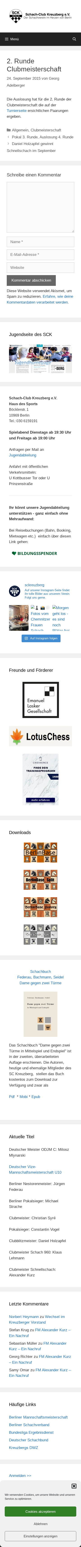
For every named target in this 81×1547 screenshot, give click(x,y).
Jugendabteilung (22, 455)
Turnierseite (17, 111)
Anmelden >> (20, 1476)
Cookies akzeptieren (40, 1511)
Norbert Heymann (24, 1317)
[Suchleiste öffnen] (74, 39)
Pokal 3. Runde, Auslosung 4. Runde (42, 137)
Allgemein (20, 130)
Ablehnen (40, 1524)
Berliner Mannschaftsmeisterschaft (38, 1417)
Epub (36, 1097)
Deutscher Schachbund (28, 1440)
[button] (74, 1486)
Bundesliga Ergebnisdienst (31, 1432)
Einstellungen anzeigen (40, 1536)
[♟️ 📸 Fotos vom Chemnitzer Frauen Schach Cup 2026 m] (40, 618)
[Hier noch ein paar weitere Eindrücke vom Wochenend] (19, 618)
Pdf (12, 1097)
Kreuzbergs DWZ (23, 1448)
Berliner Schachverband (29, 1425)
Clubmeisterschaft (46, 130)
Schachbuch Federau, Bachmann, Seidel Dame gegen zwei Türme (40, 977)
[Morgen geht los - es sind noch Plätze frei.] (62, 618)
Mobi (24, 1097)
